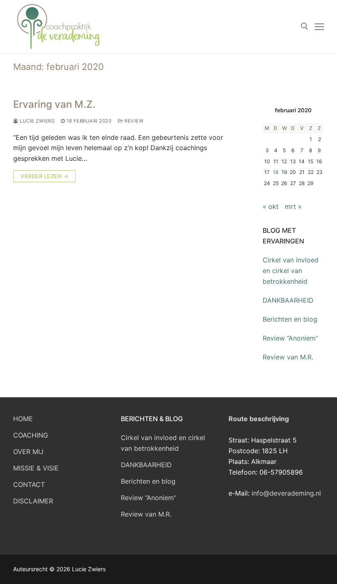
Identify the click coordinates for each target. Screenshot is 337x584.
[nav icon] (319, 26)
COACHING (30, 435)
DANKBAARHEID (288, 300)
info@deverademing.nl (286, 493)
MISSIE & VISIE (36, 468)
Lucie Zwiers (36, 121)
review (133, 121)
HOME (23, 419)
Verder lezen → (44, 176)
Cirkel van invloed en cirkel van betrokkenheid (291, 270)
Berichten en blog (290, 319)
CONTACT (29, 484)
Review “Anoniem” (290, 338)
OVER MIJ (28, 451)
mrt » (293, 206)
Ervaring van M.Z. (54, 104)
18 (276, 172)
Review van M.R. (288, 357)
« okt (271, 206)
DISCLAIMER (33, 501)
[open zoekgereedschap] (304, 26)
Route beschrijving (259, 419)
